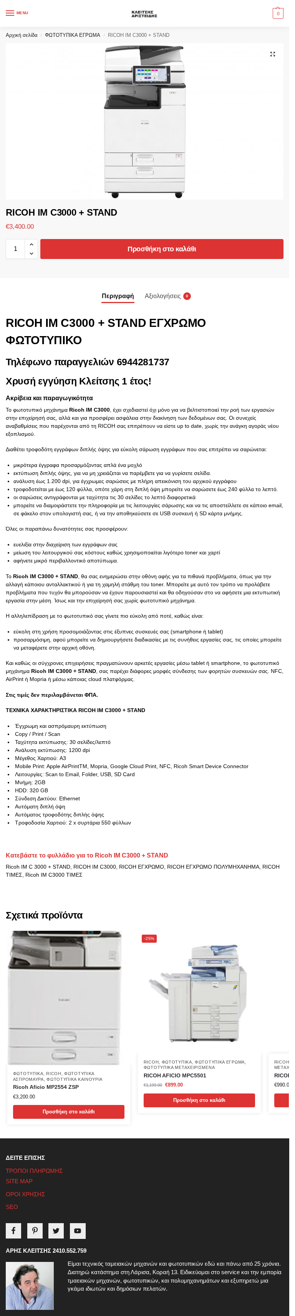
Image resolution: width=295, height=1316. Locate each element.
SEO (12, 1207)
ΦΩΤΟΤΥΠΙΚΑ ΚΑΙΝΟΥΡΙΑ (74, 1079)
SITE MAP (19, 1181)
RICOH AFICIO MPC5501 (175, 1076)
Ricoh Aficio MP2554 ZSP (46, 1087)
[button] (277, 13)
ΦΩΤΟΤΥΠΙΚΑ (28, 1073)
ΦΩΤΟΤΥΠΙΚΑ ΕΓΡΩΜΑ (72, 35)
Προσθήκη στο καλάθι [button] (69, 1112)
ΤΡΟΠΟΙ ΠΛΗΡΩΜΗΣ (34, 1171)
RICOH (53, 1073)
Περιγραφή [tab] (118, 296)
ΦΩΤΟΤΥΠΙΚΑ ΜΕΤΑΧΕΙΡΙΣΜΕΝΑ (179, 1067)
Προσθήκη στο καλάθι (162, 249)
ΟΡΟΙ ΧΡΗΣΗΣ (25, 1194)
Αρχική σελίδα (22, 35)
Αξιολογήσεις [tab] (166, 296)
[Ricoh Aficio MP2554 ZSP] (68, 998)
